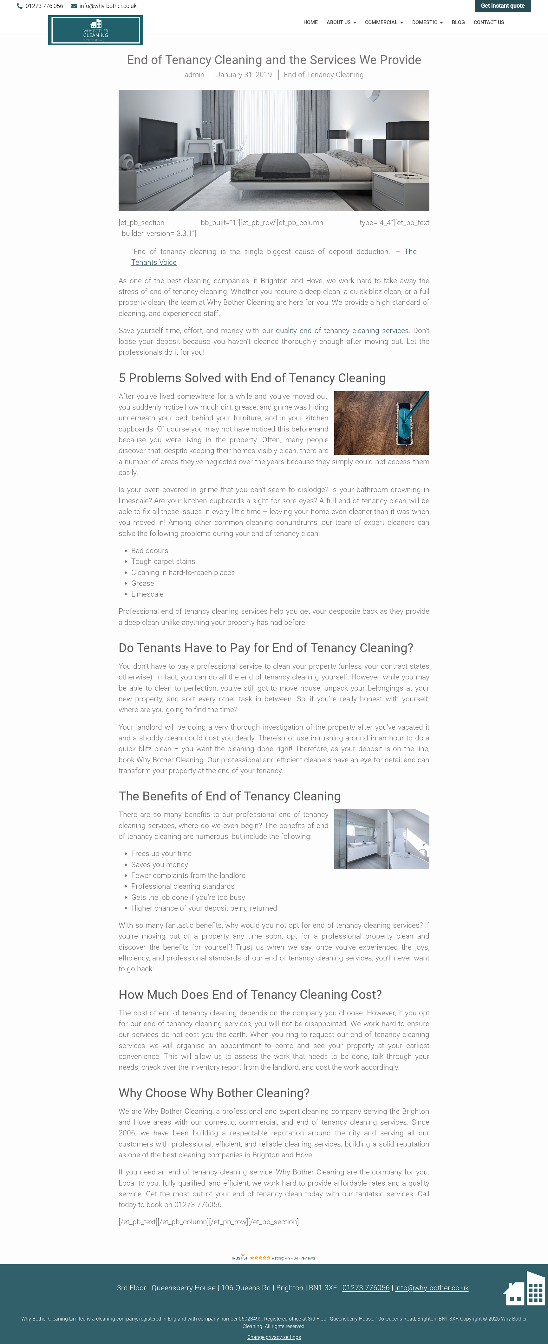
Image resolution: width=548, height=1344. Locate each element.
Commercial (381, 22)
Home (310, 22)
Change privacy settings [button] (274, 1337)
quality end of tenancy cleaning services (341, 330)
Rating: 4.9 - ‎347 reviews (293, 1258)
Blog (458, 22)
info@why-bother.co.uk (432, 1288)
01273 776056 (366, 1288)
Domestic (424, 22)
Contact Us (489, 22)
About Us (339, 22)
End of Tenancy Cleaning (324, 74)
